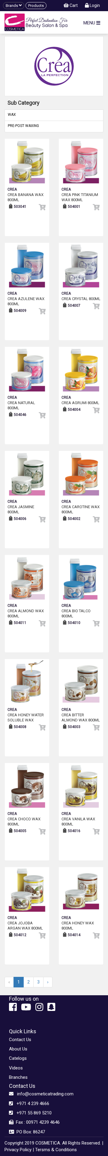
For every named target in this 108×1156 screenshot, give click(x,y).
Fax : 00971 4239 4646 (37, 1122)
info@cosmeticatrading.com (44, 1094)
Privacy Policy (18, 1149)
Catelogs (18, 1058)
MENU (89, 23)
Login (94, 5)
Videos (16, 1068)
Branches (18, 1077)
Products (36, 5)
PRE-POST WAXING (23, 126)
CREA (12, 189)
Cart (73, 5)
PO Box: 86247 (29, 1132)
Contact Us (20, 1039)
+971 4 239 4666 (31, 1103)
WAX (12, 114)
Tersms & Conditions (56, 1149)
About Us (18, 1049)
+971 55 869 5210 (32, 1113)
